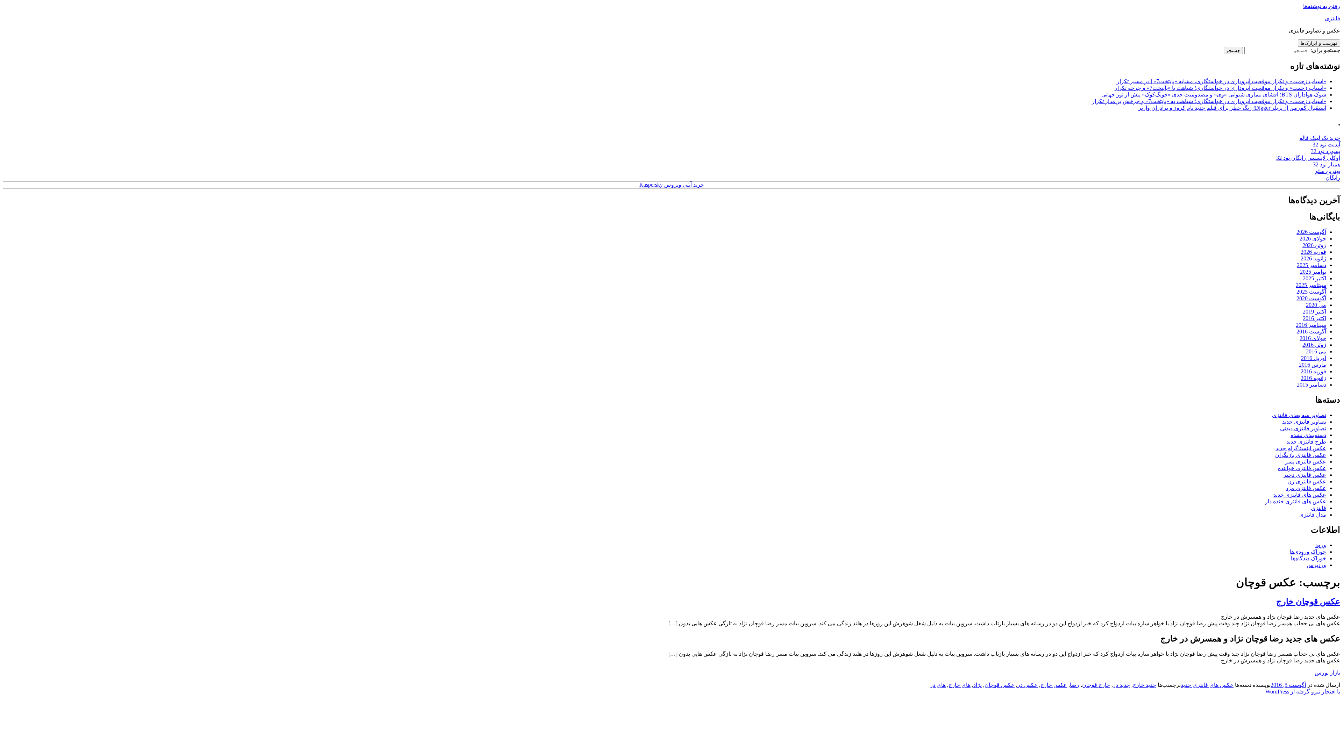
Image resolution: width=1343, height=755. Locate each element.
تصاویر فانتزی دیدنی (1303, 428)
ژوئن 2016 (1314, 345)
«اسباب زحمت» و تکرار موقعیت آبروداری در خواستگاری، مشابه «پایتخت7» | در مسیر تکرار (1221, 81)
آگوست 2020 (1311, 298)
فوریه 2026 (1313, 252)
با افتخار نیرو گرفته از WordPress (1302, 692)
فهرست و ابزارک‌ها (1319, 43)
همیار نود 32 (1326, 164)
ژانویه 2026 (1313, 258)
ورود (1320, 545)
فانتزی (1332, 18)
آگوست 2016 (1311, 332)
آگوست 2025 (1311, 292)
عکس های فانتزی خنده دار (1295, 501)
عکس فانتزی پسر (1305, 462)
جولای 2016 (1313, 338)
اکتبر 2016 (1314, 318)
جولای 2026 (1313, 239)
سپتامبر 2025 (1311, 285)
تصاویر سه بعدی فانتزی (1299, 415)
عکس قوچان (1000, 685)
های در (938, 685)
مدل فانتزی (1312, 515)
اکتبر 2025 (1314, 278)
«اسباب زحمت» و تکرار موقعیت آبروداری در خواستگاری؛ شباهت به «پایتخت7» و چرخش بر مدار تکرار (1209, 101)
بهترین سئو (1327, 171)
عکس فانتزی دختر (1305, 475)
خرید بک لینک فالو (1320, 138)
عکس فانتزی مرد (1306, 488)
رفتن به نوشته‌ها (1321, 6)
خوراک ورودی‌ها (1307, 552)
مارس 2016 (1312, 365)
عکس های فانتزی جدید (1299, 495)
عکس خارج (1053, 685)
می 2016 (1316, 351)
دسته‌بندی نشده (1308, 435)
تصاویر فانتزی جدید (1304, 422)
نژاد (977, 685)
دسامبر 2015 (1311, 385)
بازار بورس (1327, 673)
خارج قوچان (1096, 685)
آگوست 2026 (1311, 232)
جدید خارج (1144, 685)
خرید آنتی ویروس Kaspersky (671, 185)
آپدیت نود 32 (1326, 145)
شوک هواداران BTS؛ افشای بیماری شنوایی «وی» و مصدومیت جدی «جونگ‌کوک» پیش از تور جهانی (1213, 95)
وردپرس (1316, 565)
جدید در (1121, 685)
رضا (1074, 685)
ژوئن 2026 (1314, 245)
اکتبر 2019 (1314, 312)
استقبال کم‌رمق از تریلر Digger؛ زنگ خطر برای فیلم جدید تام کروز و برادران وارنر (1232, 108)
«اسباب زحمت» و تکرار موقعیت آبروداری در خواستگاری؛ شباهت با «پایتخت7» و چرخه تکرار (1220, 88)
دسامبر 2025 (1311, 265)
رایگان (1333, 178)
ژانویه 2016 (1313, 378)
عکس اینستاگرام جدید (1301, 448)
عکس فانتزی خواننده (1302, 468)
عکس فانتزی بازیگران (1300, 455)
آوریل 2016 (1313, 358)
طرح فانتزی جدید (1306, 442)
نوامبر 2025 (1313, 272)
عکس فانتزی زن (1306, 481)
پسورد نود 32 (1325, 151)
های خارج (959, 685)
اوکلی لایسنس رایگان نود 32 (1308, 158)
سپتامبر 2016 (1311, 325)
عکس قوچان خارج (1308, 601)
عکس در (1027, 685)
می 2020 (1316, 305)
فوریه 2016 (1313, 371)
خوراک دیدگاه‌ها (1308, 558)
